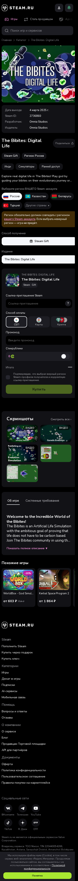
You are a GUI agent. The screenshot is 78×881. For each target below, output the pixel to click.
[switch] (65, 356)
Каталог (21, 40)
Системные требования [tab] (42, 501)
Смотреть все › (61, 419)
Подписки (8, 685)
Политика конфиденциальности (24, 770)
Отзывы (7, 718)
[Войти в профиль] (59, 8)
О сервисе (9, 731)
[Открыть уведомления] (69, 8)
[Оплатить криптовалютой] (61, 321)
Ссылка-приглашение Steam (37, 299)
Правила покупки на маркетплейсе (26, 783)
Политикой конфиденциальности (44, 867)
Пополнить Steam (14, 646)
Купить (39, 389)
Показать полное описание (27, 548)
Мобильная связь (14, 697)
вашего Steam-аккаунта (19, 219)
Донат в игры (11, 679)
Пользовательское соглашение (23, 776)
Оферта (7, 764)
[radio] (16, 321)
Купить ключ (10, 659)
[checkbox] (8, 377)
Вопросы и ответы (14, 711)
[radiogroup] (39, 321)
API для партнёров (14, 750)
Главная (7, 40)
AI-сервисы (9, 691)
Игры (5, 672)
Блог (5, 738)
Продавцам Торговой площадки (24, 744)
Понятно (37, 875)
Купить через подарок (17, 652)
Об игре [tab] (13, 501)
